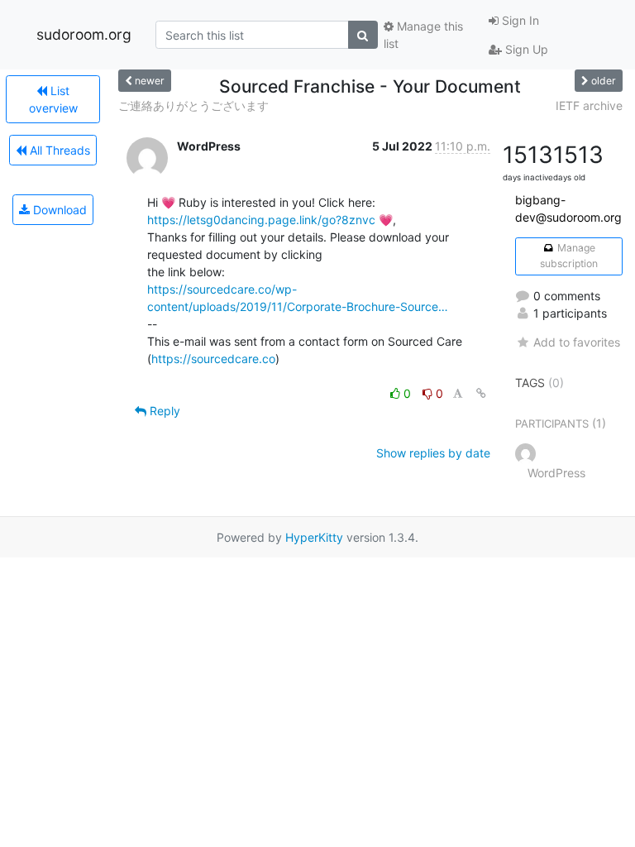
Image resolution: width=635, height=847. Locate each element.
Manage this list (423, 34)
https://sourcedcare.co (213, 359)
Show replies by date (433, 453)
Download (58, 210)
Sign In (519, 20)
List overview (53, 99)
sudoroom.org (83, 34)
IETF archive (589, 105)
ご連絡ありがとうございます (193, 105)
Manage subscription (569, 255)
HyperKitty (314, 537)
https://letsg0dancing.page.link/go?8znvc (261, 220)
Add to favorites (576, 342)
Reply (163, 411)
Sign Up (525, 49)
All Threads (58, 150)
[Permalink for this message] (481, 393)
